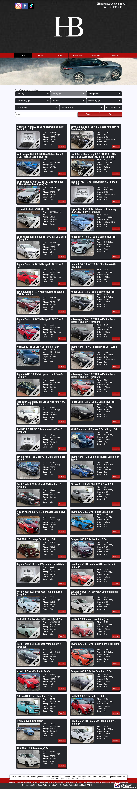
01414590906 (114, 7)
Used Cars (41, 55)
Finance (59, 55)
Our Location (96, 55)
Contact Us (114, 55)
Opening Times (78, 55)
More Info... (62, 146)
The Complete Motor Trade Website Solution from (57, 785)
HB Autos (15, 782)
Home (23, 55)
